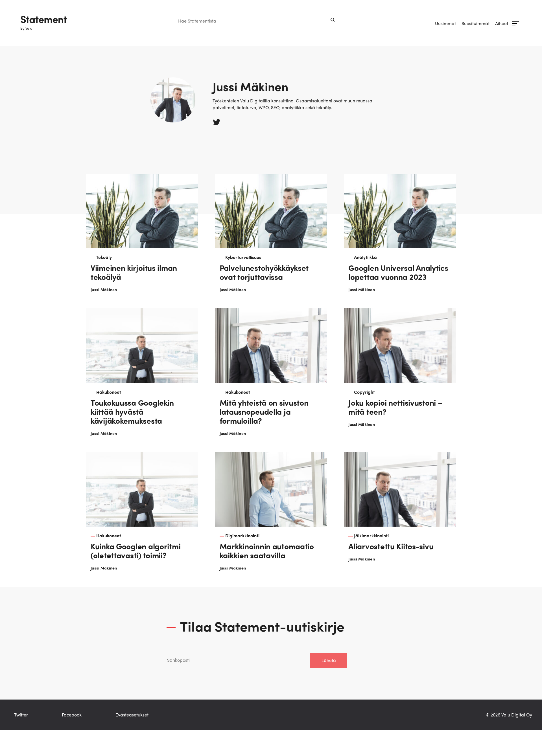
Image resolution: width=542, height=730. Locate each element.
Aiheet (501, 23)
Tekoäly (104, 257)
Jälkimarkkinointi (371, 535)
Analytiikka (365, 257)
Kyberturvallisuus (243, 257)
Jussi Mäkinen (104, 289)
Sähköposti (178, 647)
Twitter (21, 714)
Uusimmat (445, 23)
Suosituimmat (475, 23)
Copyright (364, 392)
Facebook (72, 714)
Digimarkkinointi (242, 535)
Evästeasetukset (131, 714)
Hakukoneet (108, 392)
